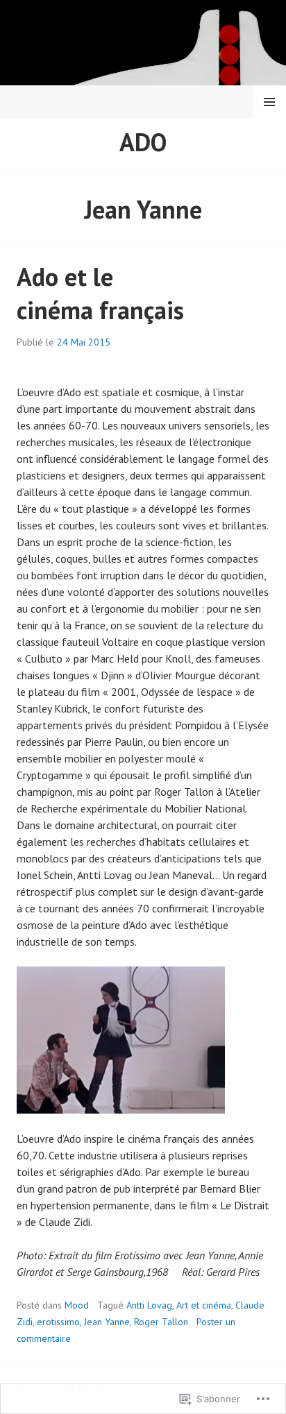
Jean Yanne (107, 1321)
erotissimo (58, 1321)
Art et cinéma (203, 1305)
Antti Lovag (149, 1305)
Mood (77, 1305)
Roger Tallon (161, 1321)
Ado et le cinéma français (100, 293)
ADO (143, 142)
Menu (269, 102)
